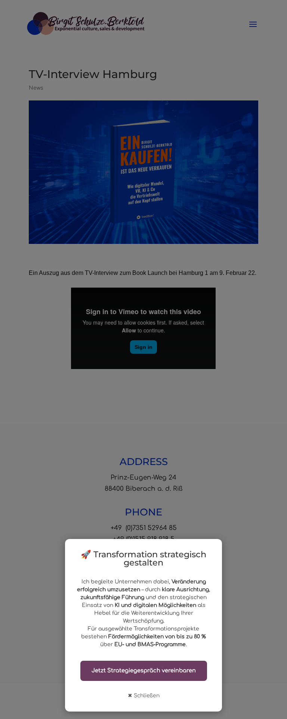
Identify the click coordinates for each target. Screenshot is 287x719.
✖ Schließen (144, 695)
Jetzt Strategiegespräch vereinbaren (144, 670)
